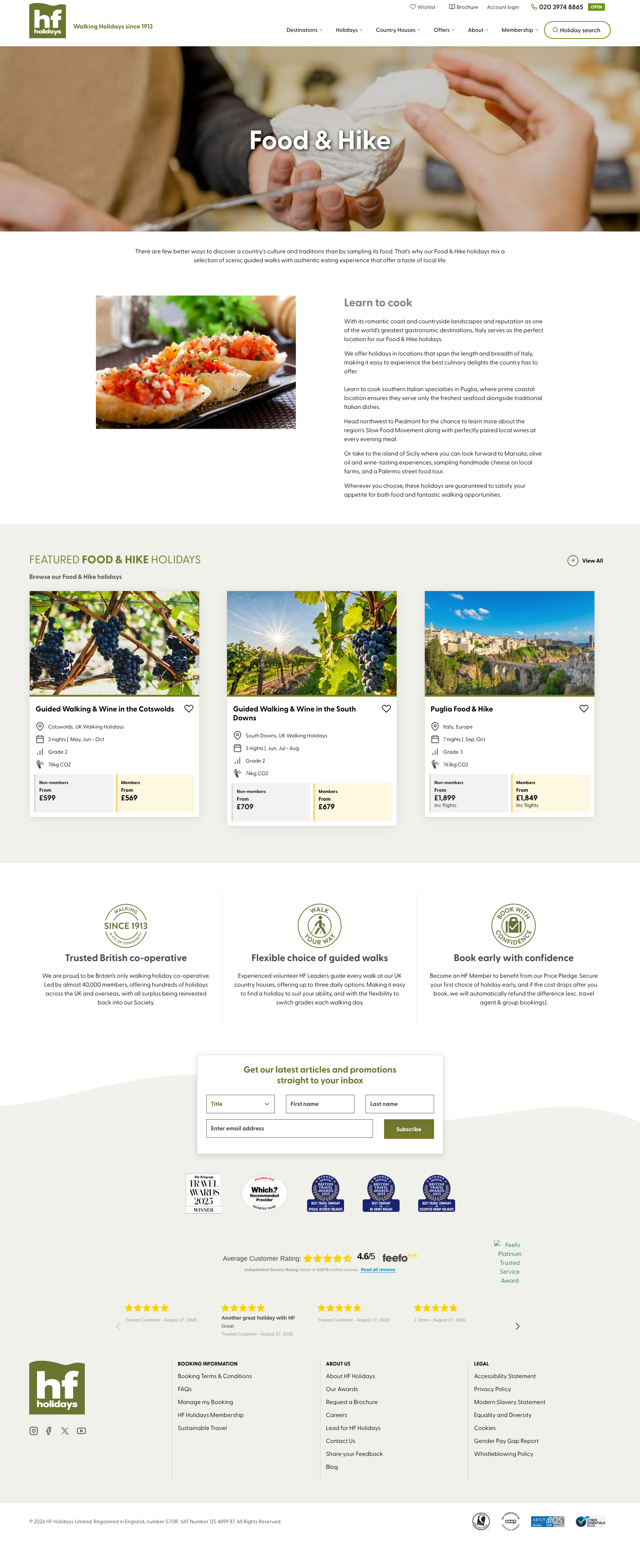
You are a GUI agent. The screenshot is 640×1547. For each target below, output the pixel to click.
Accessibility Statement (505, 1375)
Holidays (347, 30)
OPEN (596, 7)
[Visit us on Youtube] (81, 1431)
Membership (517, 30)
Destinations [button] (302, 30)
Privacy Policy (492, 1388)
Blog (332, 1466)
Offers (442, 30)
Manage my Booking (205, 1401)
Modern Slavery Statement (510, 1401)
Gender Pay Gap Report (506, 1440)
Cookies (485, 1427)
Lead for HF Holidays (353, 1427)
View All (592, 560)
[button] (426, 7)
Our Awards (342, 1388)
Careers (336, 1414)
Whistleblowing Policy (503, 1453)
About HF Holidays (350, 1375)
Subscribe (408, 1129)
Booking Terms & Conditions (215, 1375)
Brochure (467, 6)
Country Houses (396, 30)
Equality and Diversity (502, 1414)
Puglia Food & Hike (462, 709)
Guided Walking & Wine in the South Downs (294, 713)
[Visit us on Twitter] (65, 1431)
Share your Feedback (354, 1453)
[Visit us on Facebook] (48, 1431)
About (475, 30)
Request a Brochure (352, 1401)
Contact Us (340, 1440)
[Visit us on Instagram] (33, 1431)
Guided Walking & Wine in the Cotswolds (105, 709)
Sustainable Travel (202, 1427)
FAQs (185, 1388)
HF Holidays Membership (211, 1414)
